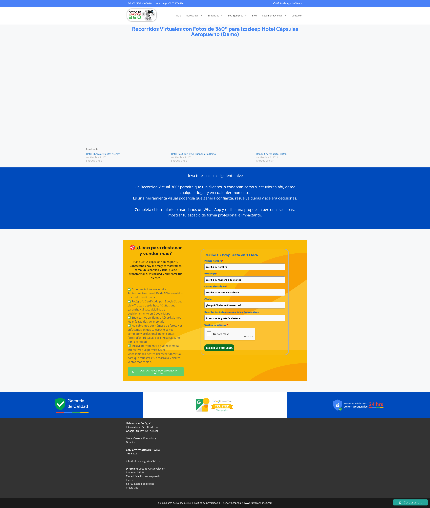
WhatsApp (210, 273)
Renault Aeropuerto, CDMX (271, 154)
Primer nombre (213, 260)
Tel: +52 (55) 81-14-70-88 (140, 3)
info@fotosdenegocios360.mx (287, 3)
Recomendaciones (272, 15)
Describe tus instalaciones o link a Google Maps (231, 312)
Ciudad (208, 299)
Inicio (178, 15)
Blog (254, 15)
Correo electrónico (215, 286)
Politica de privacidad (206, 502)
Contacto (297, 15)
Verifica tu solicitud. (216, 324)
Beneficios (213, 15)
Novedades (192, 15)
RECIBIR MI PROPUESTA (219, 347)
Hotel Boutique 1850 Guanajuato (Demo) (193, 154)
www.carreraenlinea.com (258, 502)
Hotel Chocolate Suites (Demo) (103, 154)
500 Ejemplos (235, 15)
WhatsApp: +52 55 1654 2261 (170, 3)
